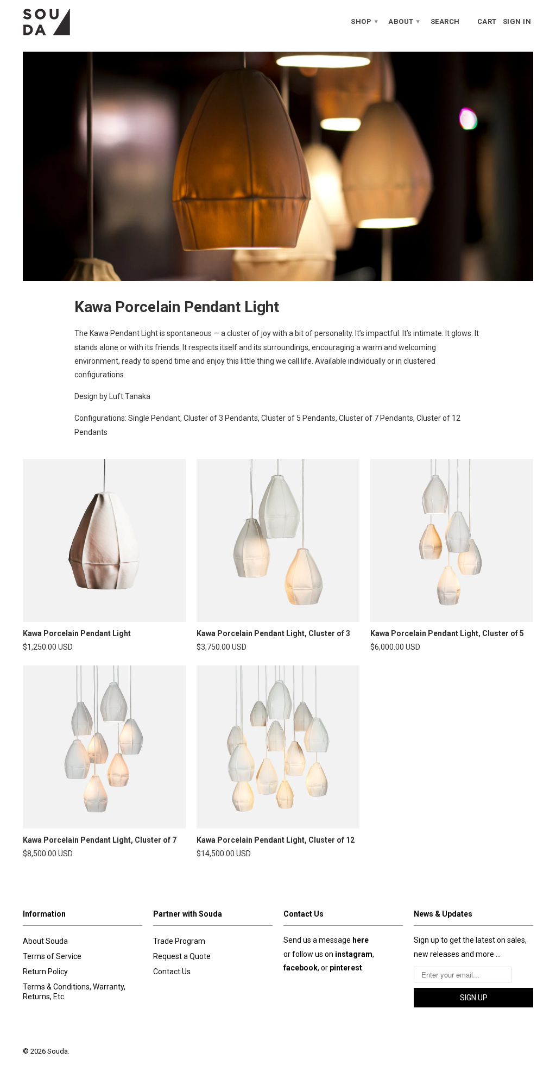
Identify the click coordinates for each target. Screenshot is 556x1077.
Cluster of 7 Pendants (376, 418)
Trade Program (179, 941)
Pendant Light (134, 333)
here (360, 940)
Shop (364, 21)
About (404, 21)
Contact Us (172, 971)
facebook (300, 967)
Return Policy (45, 971)
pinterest (346, 967)
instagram (353, 954)
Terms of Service (52, 956)
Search (445, 21)
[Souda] (82, 21)
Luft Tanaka (129, 396)
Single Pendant (154, 418)
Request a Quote (182, 956)
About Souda (45, 941)
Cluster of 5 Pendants (298, 418)
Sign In (517, 21)
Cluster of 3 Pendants (221, 418)
